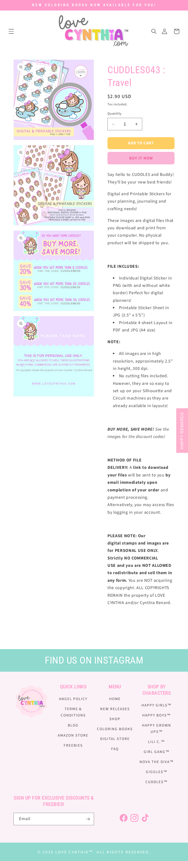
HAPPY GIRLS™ (156, 705)
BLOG (73, 725)
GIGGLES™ (156, 772)
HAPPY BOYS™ (156, 715)
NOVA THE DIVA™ (157, 761)
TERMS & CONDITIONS (73, 712)
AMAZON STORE (73, 735)
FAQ (115, 749)
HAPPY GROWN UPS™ (156, 729)
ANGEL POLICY (73, 699)
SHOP (114, 719)
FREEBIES (73, 745)
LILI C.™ (156, 741)
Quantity (114, 113)
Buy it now (141, 158)
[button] (11, 31)
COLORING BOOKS (115, 729)
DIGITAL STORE (115, 738)
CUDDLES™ (156, 782)
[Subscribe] (88, 819)
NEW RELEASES (115, 709)
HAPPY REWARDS (182, 430)
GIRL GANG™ (157, 751)
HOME (115, 699)
